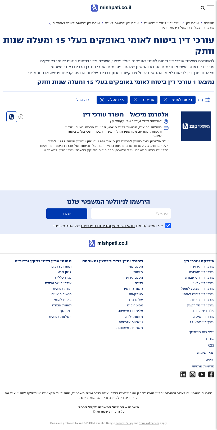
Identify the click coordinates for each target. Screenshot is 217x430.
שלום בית (136, 300)
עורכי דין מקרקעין (200, 305)
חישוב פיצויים (61, 294)
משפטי (209, 23)
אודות (210, 339)
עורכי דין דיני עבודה (199, 277)
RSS (210, 346)
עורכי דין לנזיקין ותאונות (162, 23)
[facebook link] (211, 374)
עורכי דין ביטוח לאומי (198, 294)
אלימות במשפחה (130, 311)
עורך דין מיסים (203, 317)
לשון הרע (64, 272)
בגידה (139, 283)
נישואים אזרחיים (131, 322)
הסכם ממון (134, 266)
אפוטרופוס (135, 305)
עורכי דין (192, 23)
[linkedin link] (183, 374)
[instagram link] (192, 374)
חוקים (210, 359)
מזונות (138, 272)
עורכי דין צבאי (203, 283)
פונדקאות (136, 294)
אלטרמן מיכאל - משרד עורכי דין (126, 114)
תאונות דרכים (61, 266)
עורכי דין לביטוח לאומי (122, 23)
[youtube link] (201, 374)
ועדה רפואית (62, 289)
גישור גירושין (133, 289)
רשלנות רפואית (60, 317)
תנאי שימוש (205, 352)
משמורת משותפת (129, 328)
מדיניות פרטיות (203, 366)
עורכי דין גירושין (202, 266)
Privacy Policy (124, 423)
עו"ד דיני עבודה (203, 311)
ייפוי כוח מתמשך (201, 332)
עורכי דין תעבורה (201, 272)
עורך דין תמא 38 (202, 322)
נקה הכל (83, 100)
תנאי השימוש (123, 226)
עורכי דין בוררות (202, 300)
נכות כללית (63, 277)
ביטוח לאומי (62, 300)
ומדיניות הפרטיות (96, 226)
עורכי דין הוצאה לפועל (197, 289)
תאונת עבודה (61, 305)
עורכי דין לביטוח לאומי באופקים (76, 23)
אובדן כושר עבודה (58, 283)
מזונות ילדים (133, 317)
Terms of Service (149, 423)
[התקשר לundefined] (11, 116)
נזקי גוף (65, 311)
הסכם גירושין (133, 277)
